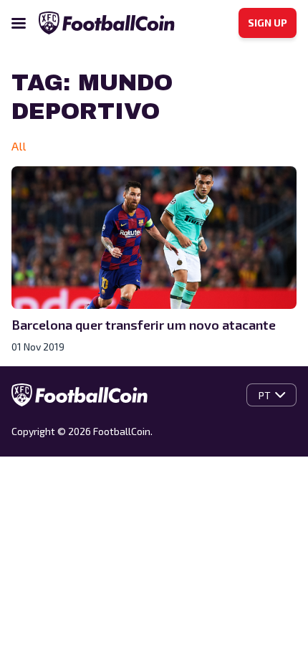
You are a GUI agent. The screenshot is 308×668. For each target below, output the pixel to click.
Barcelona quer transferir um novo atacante (143, 325)
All (18, 146)
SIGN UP (267, 22)
